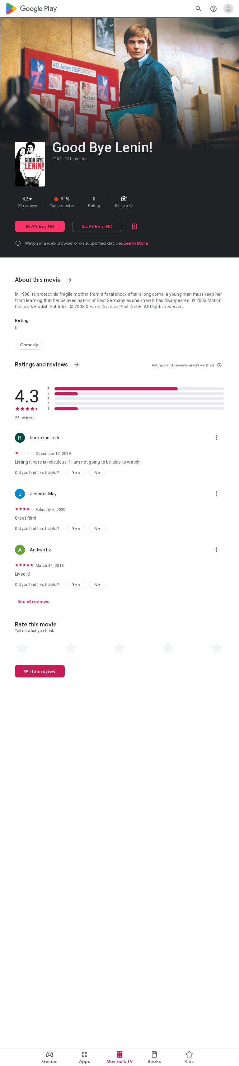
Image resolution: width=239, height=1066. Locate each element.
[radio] (22, 648)
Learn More (136, 243)
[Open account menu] (228, 8)
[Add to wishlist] (134, 226)
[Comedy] (29, 344)
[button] (76, 472)
